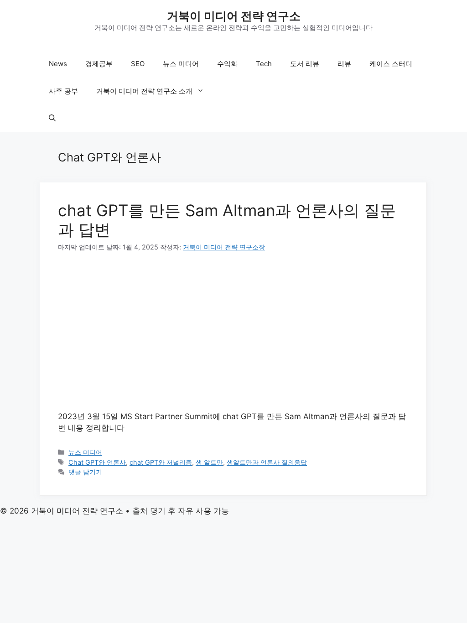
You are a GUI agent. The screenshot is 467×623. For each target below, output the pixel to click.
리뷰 (344, 63)
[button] (52, 118)
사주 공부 (63, 91)
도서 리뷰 (304, 63)
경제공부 (99, 63)
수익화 (227, 63)
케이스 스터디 (390, 63)
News (58, 63)
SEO (138, 63)
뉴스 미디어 (181, 63)
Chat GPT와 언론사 (97, 462)
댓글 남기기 (85, 472)
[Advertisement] (233, 331)
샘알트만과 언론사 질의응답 (267, 462)
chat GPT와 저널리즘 (161, 462)
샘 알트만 (209, 462)
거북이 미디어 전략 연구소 (234, 16)
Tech (264, 63)
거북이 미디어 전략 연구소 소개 (144, 91)
